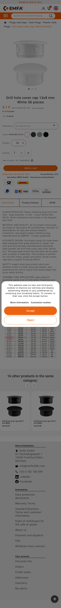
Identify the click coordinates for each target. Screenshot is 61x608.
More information (19, 302)
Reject (30, 320)
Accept (30, 310)
